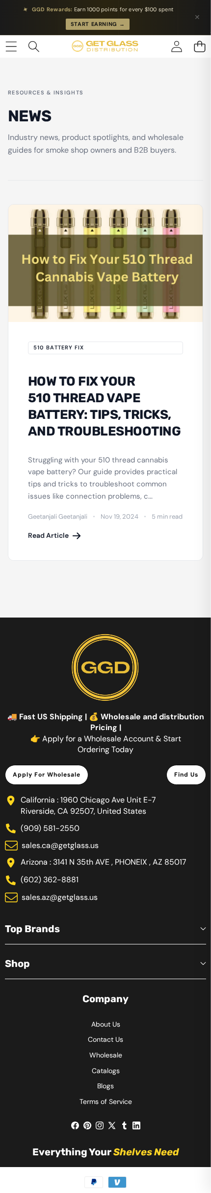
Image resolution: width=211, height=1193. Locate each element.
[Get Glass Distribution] (105, 46)
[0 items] (199, 46)
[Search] (34, 46)
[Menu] (11, 46)
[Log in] (176, 46)
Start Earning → (98, 24)
